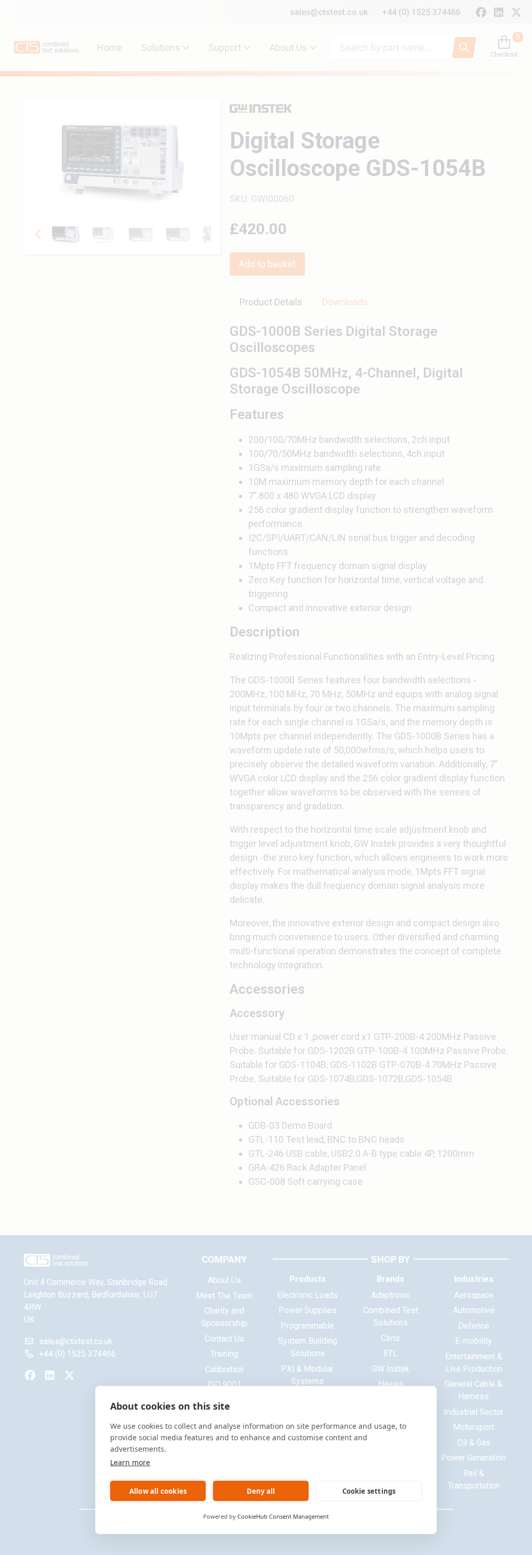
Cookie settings (369, 1491)
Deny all (261, 1491)
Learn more (130, 1462)
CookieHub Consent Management (283, 1516)
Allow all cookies (158, 1491)
